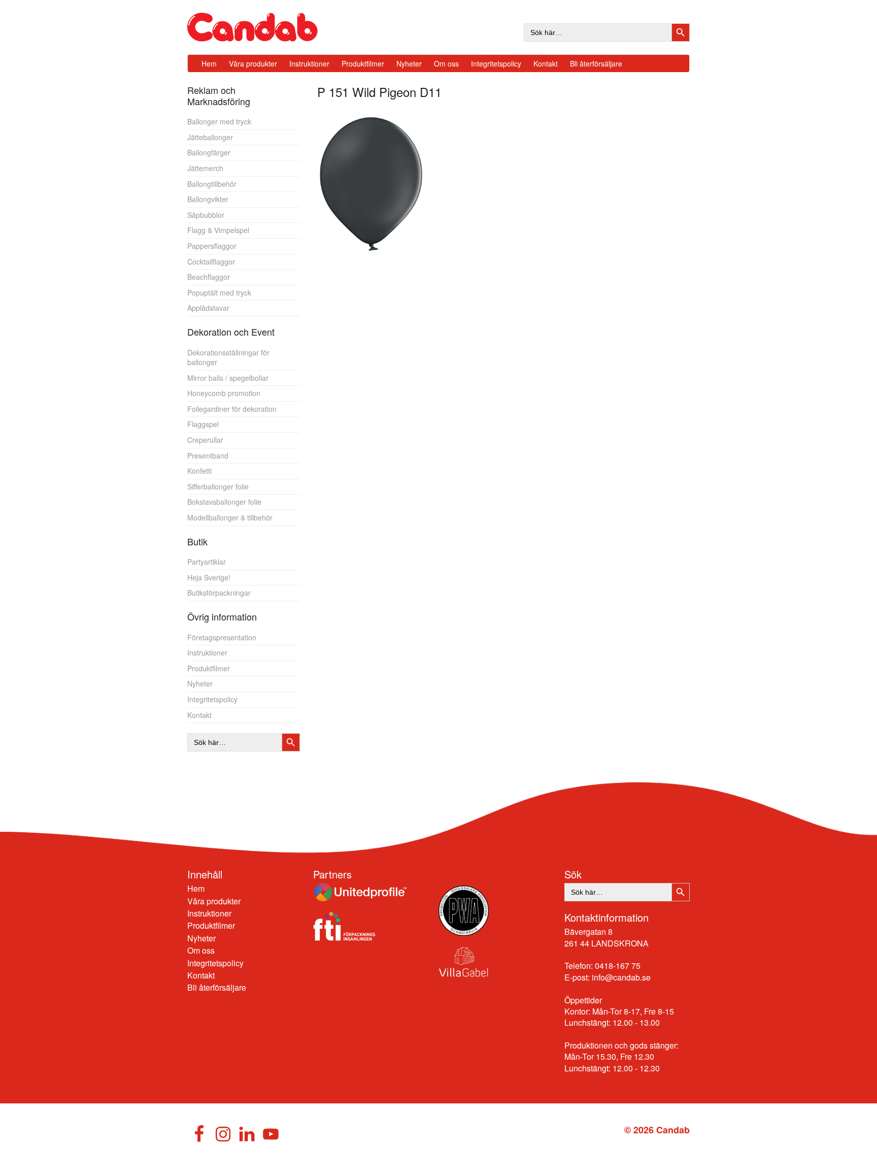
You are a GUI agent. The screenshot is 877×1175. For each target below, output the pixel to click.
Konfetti (199, 471)
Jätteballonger (210, 137)
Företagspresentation (221, 637)
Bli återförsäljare (216, 987)
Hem (196, 888)
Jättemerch (205, 168)
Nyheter (200, 683)
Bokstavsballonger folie (224, 502)
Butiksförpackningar (219, 593)
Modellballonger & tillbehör (230, 517)
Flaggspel (203, 424)
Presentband (207, 455)
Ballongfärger (208, 152)
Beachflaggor (208, 277)
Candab (263, 27)
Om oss (201, 950)
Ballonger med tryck (219, 121)
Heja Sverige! (208, 577)
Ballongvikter (207, 199)
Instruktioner (207, 652)
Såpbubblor (205, 215)
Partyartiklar (206, 562)
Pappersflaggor (212, 246)
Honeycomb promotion (223, 393)
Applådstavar (208, 308)
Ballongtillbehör (212, 184)
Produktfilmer (208, 668)
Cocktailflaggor (211, 261)
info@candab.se (621, 977)
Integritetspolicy (212, 699)
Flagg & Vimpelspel (218, 230)
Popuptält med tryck (219, 292)
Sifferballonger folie (218, 486)
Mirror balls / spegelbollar (227, 378)
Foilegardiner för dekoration (232, 409)
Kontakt (199, 715)
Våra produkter (214, 901)
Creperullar (205, 440)
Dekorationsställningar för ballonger (228, 357)
